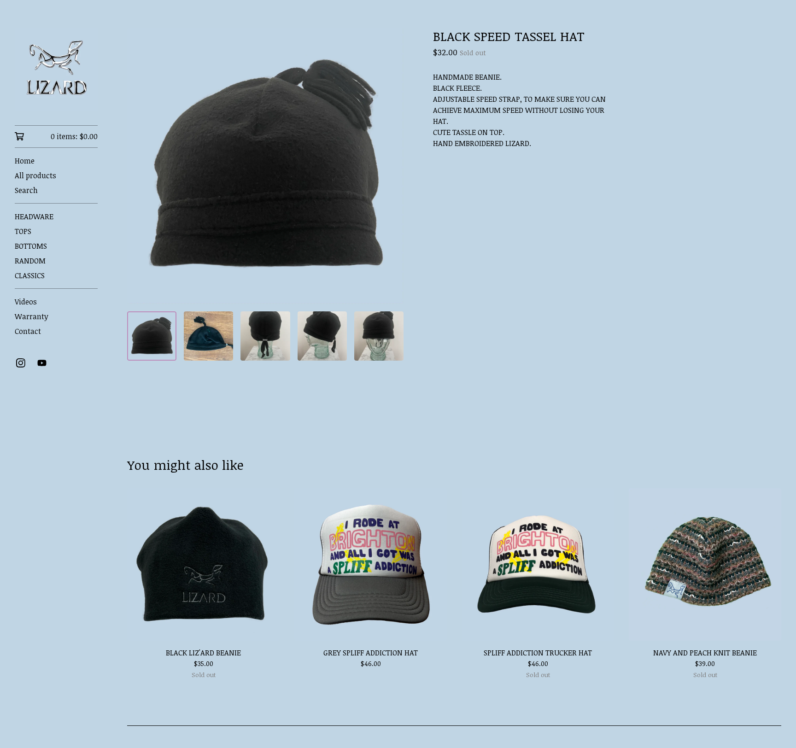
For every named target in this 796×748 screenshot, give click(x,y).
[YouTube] (42, 363)
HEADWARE (34, 216)
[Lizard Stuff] (56, 69)
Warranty (31, 316)
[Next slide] (390, 166)
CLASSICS (30, 275)
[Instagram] (21, 363)
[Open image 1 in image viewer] (265, 166)
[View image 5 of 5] (379, 336)
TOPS (23, 231)
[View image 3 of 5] (265, 336)
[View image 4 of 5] (322, 336)
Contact (28, 331)
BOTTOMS (31, 246)
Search (26, 190)
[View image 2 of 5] (208, 336)
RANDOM (30, 261)
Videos (26, 302)
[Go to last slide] (140, 166)
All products (35, 175)
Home (25, 161)
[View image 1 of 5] (151, 336)
